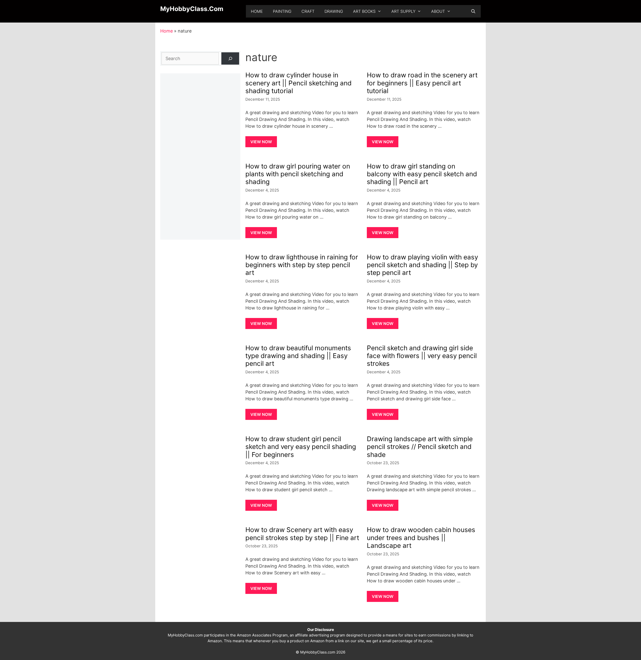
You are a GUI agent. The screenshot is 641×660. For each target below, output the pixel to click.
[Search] (230, 58)
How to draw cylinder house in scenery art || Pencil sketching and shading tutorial (298, 82)
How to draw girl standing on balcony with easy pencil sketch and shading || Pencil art (422, 174)
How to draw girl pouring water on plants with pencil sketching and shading (297, 174)
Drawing (334, 11)
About (438, 11)
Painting (282, 11)
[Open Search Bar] (473, 11)
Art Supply (403, 11)
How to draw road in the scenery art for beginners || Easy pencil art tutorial (422, 82)
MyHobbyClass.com (191, 9)
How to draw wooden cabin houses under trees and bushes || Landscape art (421, 537)
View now (261, 141)
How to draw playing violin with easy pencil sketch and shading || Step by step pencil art (422, 264)
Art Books (364, 11)
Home (257, 11)
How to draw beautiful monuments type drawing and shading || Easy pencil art (298, 355)
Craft (307, 11)
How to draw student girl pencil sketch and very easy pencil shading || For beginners (300, 446)
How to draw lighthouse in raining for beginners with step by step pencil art (301, 264)
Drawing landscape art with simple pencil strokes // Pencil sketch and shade (420, 446)
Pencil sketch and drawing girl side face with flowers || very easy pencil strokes (422, 355)
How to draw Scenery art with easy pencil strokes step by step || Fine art (302, 533)
